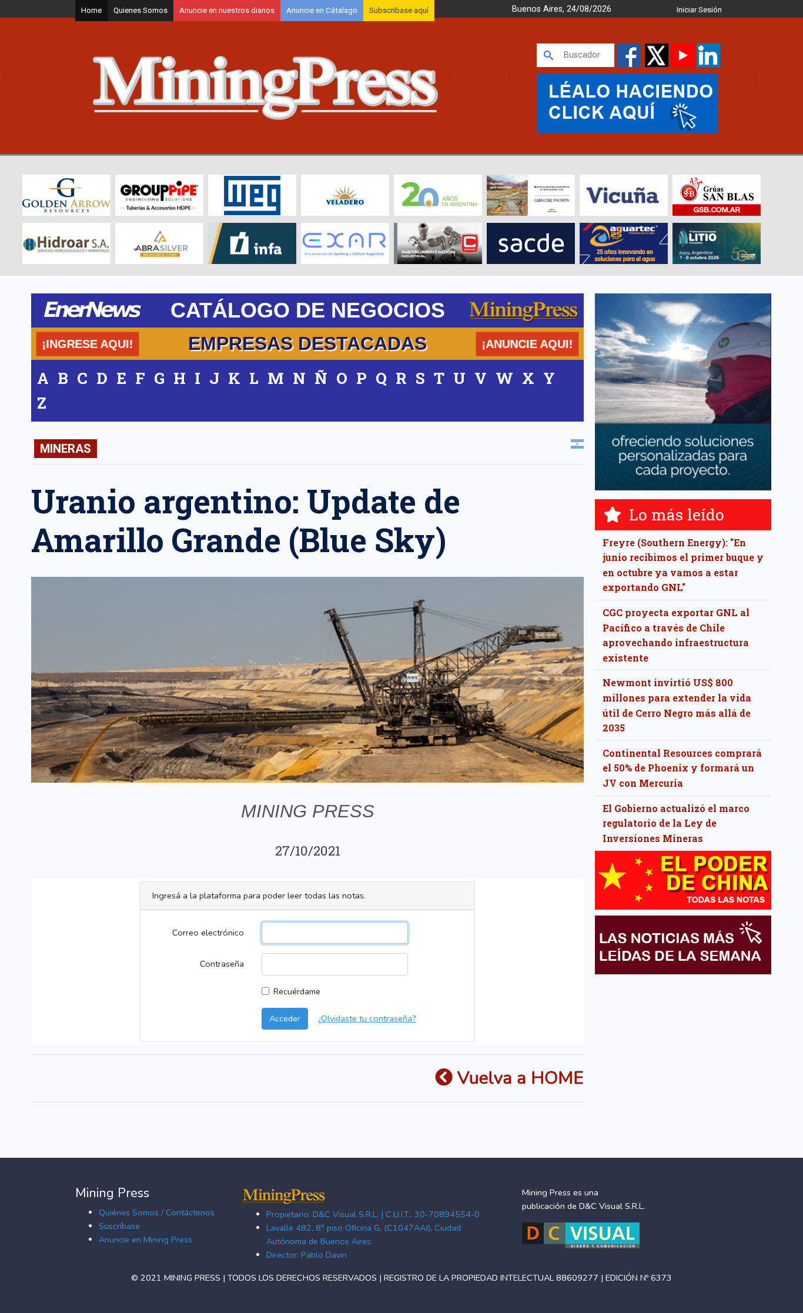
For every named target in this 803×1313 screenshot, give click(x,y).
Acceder (284, 1018)
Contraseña (222, 964)
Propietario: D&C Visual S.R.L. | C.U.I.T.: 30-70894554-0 (373, 1214)
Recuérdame (296, 991)
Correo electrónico (208, 932)
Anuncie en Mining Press (145, 1239)
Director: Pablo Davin (306, 1255)
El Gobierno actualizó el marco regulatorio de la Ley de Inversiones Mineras (676, 823)
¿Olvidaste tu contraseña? (367, 1018)
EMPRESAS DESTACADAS (307, 343)
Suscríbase (119, 1226)
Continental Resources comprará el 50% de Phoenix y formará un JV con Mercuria (682, 768)
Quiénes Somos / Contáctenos (157, 1212)
